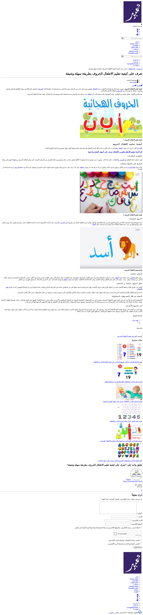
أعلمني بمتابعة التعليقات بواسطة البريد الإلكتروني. (124, 540)
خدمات (136, 49)
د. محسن (112, 612)
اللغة (140, 148)
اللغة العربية (131, 167)
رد (141, 490)
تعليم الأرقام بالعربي (127, 152)
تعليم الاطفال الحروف (124, 336)
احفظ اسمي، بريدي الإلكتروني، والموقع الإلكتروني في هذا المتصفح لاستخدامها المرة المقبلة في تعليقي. (107, 527)
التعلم (94, 224)
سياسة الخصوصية (132, 63)
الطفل (89, 94)
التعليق (139, 513)
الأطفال (94, 89)
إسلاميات (135, 45)
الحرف (62, 222)
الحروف (40, 89)
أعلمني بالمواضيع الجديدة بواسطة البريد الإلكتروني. (124, 544)
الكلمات (132, 278)
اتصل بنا (135, 65)
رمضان (136, 590)
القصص (121, 160)
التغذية (136, 591)
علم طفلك (132, 69)
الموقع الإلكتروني (136, 524)
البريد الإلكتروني (136, 520)
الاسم (139, 517)
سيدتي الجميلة (133, 51)
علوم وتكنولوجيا (133, 53)
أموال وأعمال (134, 43)
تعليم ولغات (134, 47)
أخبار (136, 42)
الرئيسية (135, 60)
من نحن (135, 62)
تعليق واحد (133, 82)
